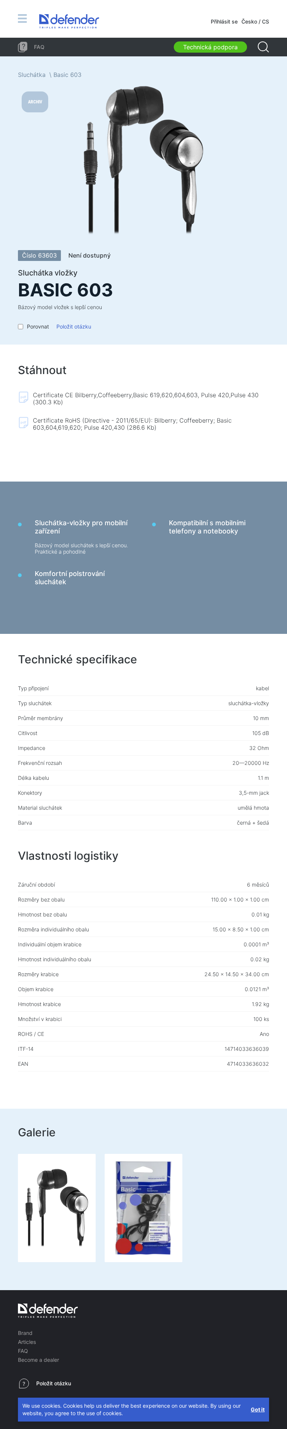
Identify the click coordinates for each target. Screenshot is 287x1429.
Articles (27, 1342)
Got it (258, 1409)
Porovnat (38, 326)
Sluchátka (32, 74)
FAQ (23, 1351)
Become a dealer (38, 1360)
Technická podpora (210, 47)
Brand (25, 1333)
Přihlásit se (224, 21)
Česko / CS (255, 21)
